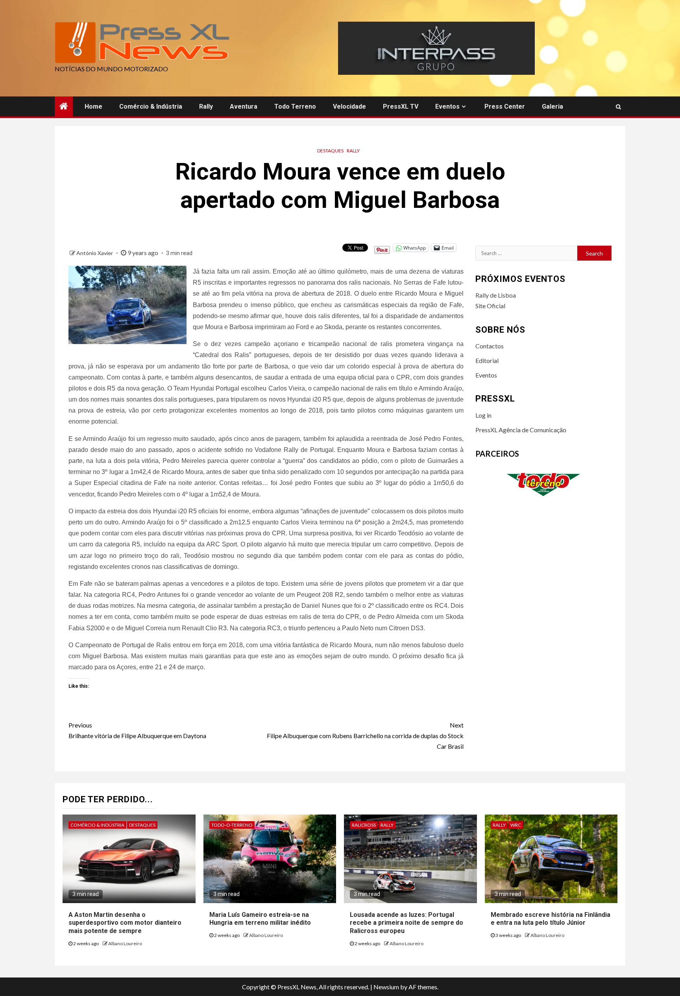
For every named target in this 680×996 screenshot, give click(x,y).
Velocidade (349, 106)
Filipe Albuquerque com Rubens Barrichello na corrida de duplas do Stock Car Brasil (365, 735)
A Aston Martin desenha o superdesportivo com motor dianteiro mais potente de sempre (124, 923)
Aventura (243, 106)
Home (93, 106)
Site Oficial (490, 305)
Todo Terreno (295, 106)
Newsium (386, 986)
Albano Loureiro (125, 943)
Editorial (487, 360)
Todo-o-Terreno (232, 825)
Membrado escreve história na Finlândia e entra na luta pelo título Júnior (550, 919)
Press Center (504, 106)
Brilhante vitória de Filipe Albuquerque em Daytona (137, 730)
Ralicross (364, 825)
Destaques (330, 151)
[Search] (618, 106)
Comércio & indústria (150, 106)
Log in (483, 415)
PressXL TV (400, 106)
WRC (515, 825)
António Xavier (95, 253)
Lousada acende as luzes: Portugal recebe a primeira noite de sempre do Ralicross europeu (406, 923)
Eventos (447, 106)
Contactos (489, 346)
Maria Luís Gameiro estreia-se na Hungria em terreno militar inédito (260, 919)
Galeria (552, 106)
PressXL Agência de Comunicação (520, 429)
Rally (206, 106)
